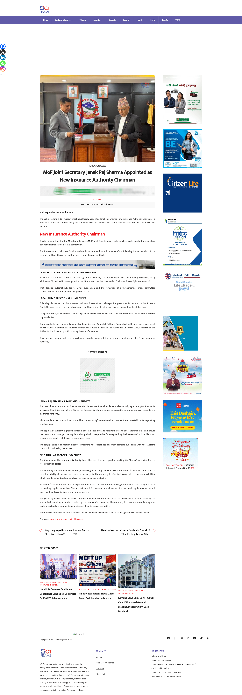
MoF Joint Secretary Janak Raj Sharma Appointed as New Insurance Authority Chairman (97, 176)
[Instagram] (3, 69)
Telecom (83, 20)
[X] (3, 52)
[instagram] (181, 638)
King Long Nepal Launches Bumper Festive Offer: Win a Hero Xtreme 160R (67, 532)
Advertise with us (159, 656)
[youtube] (194, 638)
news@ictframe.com (186, 664)
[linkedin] (188, 638)
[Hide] (1, 74)
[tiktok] (201, 638)
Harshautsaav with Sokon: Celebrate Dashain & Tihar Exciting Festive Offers (125, 532)
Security (126, 20)
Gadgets (112, 20)
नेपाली (177, 20)
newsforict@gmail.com (166, 664)
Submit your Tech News (161, 660)
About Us (99, 657)
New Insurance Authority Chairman (72, 234)
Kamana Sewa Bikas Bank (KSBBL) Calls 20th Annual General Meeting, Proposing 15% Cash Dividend (136, 605)
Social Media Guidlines (105, 663)
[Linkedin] (3, 57)
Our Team (100, 668)
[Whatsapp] (3, 63)
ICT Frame (97, 199)
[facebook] (175, 638)
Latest (59, 582)
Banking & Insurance (63, 20)
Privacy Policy (101, 674)
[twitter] (168, 638)
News (45, 20)
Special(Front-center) (49, 585)
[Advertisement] (121, 45)
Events (165, 20)
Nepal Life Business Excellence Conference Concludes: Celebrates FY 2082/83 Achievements (58, 594)
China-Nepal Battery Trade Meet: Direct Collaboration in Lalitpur (96, 595)
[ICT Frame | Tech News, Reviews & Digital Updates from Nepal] (45, 12)
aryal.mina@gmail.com (161, 668)
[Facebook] (3, 46)
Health (139, 20)
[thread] (208, 638)
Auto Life (97, 20)
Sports (152, 20)
